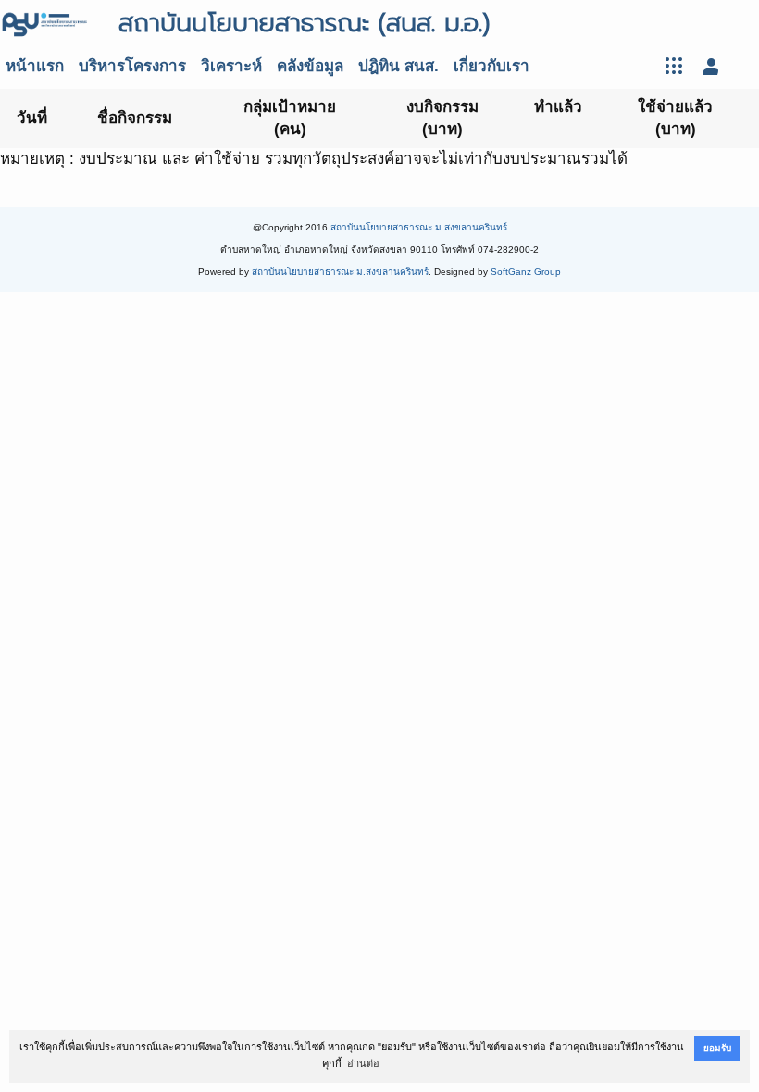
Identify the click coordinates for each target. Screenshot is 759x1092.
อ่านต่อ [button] (363, 1063)
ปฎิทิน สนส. (398, 66)
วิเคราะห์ (231, 66)
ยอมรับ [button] (717, 1048)
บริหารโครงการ (132, 66)
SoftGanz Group (526, 272)
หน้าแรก (35, 66)
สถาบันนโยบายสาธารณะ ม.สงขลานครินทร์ (418, 227)
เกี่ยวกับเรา (491, 66)
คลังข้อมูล (310, 66)
